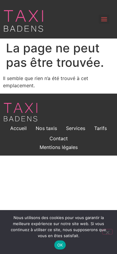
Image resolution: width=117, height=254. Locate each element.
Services (75, 128)
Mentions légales (59, 147)
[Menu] (104, 19)
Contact (59, 138)
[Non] (107, 231)
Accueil (18, 128)
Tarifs (100, 128)
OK (60, 245)
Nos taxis (46, 128)
